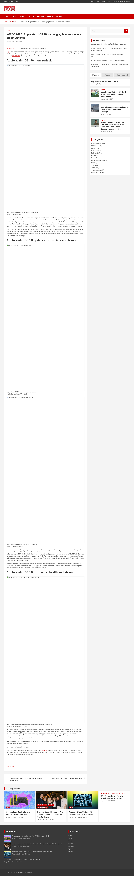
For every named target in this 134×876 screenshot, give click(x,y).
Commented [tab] (122, 75)
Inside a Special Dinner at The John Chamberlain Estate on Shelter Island (50, 814)
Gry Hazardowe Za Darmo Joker (105, 81)
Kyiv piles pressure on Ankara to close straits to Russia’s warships (114, 109)
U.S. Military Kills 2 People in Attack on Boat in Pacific (108, 60)
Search (126, 31)
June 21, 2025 (95, 84)
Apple (8, 52)
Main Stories (95, 150)
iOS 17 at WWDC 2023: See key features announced (65, 778)
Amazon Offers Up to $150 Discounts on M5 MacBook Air (82, 813)
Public (93, 158)
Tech (97, 1)
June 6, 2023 (11, 41)
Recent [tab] (108, 75)
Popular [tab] (95, 75)
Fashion (115, 1)
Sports (121, 1)
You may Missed (13, 788)
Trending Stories (96, 170)
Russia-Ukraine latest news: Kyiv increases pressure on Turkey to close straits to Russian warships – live (112, 125)
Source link (10, 766)
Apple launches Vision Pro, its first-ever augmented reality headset (25, 779)
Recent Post (11, 831)
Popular (93, 155)
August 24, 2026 (11, 817)
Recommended (96, 160)
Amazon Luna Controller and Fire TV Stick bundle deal (108, 44)
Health (109, 1)
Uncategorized (96, 172)
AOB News (19, 41)
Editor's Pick (95, 143)
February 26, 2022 (106, 99)
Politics (128, 1)
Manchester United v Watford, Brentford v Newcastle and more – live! (113, 94)
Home (92, 1)
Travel (103, 1)
